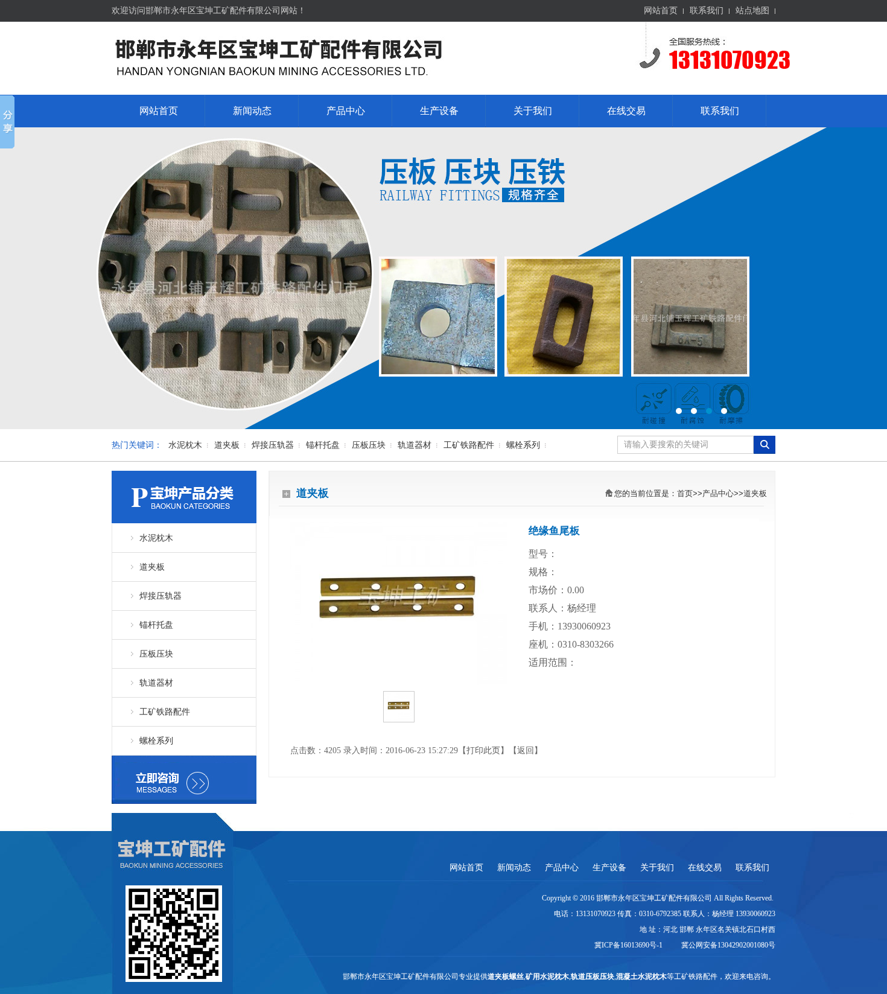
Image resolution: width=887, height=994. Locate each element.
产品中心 (345, 111)
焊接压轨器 (273, 445)
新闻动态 (252, 111)
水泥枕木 (185, 445)
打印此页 (483, 750)
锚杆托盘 (323, 445)
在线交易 (626, 111)
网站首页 (661, 10)
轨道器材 (414, 445)
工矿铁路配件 (469, 445)
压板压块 (369, 445)
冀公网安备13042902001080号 (726, 945)
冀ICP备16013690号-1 (629, 945)
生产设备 (439, 111)
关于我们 (532, 111)
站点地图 (752, 10)
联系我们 (706, 10)
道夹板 (227, 445)
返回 (525, 750)
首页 (685, 493)
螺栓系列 (523, 445)
